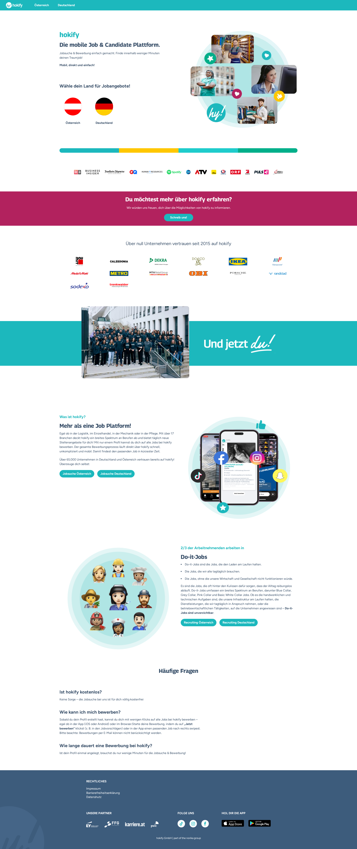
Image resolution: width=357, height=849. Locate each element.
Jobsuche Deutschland (115, 473)
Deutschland (66, 5)
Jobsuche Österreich (77, 473)
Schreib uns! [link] (178, 217)
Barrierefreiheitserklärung (103, 793)
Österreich (41, 5)
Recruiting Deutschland (239, 622)
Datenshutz (94, 797)
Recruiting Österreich (198, 622)
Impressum (93, 788)
